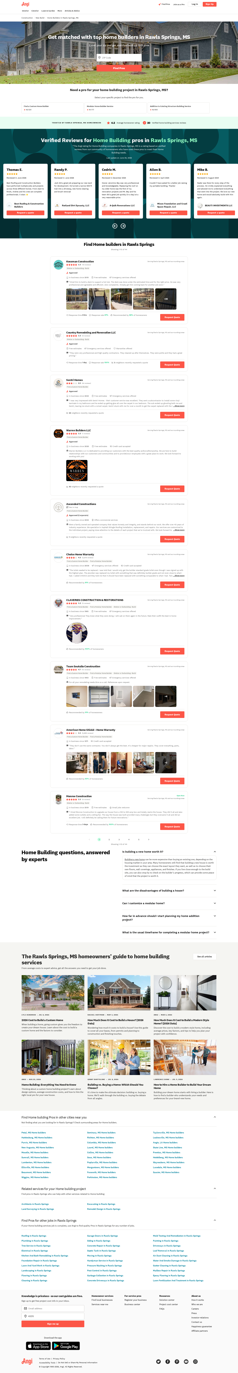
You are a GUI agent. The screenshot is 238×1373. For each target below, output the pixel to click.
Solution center (166, 1300)
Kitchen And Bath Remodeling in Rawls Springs (44, 1255)
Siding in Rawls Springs (98, 1240)
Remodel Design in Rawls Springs (103, 1209)
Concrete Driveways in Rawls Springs (105, 1280)
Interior (25, 11)
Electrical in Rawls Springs (34, 1250)
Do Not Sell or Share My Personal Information (77, 1362)
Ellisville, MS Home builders (35, 1167)
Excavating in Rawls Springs (101, 1204)
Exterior (35, 11)
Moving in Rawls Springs (99, 1255)
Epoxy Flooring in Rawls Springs (169, 1275)
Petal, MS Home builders (33, 1132)
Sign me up (53, 1323)
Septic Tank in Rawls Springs (101, 1250)
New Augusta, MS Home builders (37, 1147)
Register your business (136, 1300)
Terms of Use (44, 1358)
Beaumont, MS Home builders (36, 1172)
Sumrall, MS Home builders (34, 1157)
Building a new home (135, 859)
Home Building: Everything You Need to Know (49, 1084)
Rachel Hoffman (96, 1015)
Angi (156, 1015)
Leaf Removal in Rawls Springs (168, 1250)
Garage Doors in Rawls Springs (102, 1235)
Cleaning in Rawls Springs (34, 1280)
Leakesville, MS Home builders (168, 1137)
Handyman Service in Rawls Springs (105, 1260)
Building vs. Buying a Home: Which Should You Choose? (115, 1086)
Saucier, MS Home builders (166, 1172)
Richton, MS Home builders (100, 1137)
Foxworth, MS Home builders (101, 1172)
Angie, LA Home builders (165, 1142)
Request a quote (25, 212)
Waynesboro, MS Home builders (168, 1162)
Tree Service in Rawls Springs (36, 1245)
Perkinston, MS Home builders (102, 1177)
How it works (197, 1300)
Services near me (100, 1304)
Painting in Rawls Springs (165, 1240)
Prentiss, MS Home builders (166, 1152)
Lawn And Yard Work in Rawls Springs (40, 1265)
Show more (179, 406)
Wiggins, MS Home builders (34, 1177)
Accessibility (47, 1362)
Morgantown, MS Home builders (103, 1167)
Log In (195, 4)
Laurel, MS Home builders (100, 1147)
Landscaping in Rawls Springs (36, 1270)
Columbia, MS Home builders (101, 1142)
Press (194, 1313)
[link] (9, 205)
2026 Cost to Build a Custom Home (42, 1020)
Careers (195, 1308)
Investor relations (200, 1317)
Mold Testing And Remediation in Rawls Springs (177, 1235)
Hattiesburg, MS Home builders (36, 1137)
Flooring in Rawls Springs (34, 1275)
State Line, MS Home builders (167, 1147)
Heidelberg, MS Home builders (168, 1157)
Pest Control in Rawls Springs (102, 1270)
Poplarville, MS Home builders (102, 1162)
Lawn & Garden (48, 11)
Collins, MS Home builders (100, 1152)
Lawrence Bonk (161, 1079)
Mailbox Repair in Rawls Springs (169, 1270)
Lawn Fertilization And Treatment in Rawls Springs (178, 1280)
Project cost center (168, 1304)
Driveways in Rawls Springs (167, 1245)
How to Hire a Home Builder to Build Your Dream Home (182, 1086)
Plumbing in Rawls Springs (34, 1240)
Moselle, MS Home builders (34, 1152)
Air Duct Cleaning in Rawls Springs (170, 1255)
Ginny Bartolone (96, 1079)
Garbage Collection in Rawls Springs (105, 1275)
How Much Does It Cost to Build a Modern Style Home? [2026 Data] (181, 1021)
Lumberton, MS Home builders (36, 1162)
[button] (76, 299)
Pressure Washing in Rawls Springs (104, 1265)
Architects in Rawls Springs (35, 1204)
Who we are (197, 1304)
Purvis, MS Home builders (34, 1142)
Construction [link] (27, 18)
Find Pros (119, 68)
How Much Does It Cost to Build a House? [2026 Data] (116, 1021)
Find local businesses (102, 1300)
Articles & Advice (72, 11)
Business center (132, 1304)
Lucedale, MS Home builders (167, 1167)
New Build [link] (40, 18)
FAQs (161, 1308)
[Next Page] (148, 839)
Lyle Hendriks (29, 1015)
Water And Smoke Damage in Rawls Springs (175, 1260)
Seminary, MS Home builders (101, 1132)
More (60, 11)
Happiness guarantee (201, 1326)
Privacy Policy (59, 1358)
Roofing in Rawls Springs (33, 1235)
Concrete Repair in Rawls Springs (103, 1245)
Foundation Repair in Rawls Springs (39, 1260)
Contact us (196, 1322)
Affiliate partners (199, 1330)
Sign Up (210, 4)
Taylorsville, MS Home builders (168, 1132)
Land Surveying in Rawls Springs (37, 1209)
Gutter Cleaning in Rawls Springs (169, 1265)
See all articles (204, 956)
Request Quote (172, 317)
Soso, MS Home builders (99, 1157)
